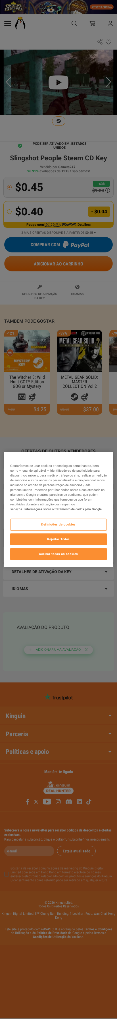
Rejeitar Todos (58, 539)
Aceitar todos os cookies (58, 554)
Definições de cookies (58, 524)
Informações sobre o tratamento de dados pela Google (63, 509)
